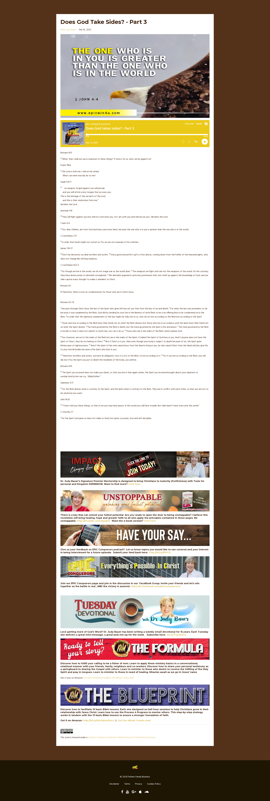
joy (67, 30)
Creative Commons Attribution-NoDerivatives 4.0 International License (121, 737)
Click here (134, 484)
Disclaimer (114, 784)
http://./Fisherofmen (94, 678)
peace (73, 30)
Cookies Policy (154, 784)
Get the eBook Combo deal (121, 678)
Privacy (138, 784)
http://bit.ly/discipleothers (98, 720)
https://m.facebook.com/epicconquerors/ (155, 586)
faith (62, 30)
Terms (127, 784)
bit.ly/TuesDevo (176, 634)
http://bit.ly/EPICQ (159, 552)
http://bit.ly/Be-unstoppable (93, 521)
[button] (135, 153)
